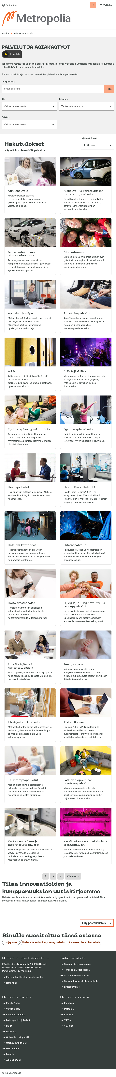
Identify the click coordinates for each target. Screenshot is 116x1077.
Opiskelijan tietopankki (18, 1037)
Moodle (10, 1054)
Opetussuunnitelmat (17, 1043)
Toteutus (63, 99)
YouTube (69, 1026)
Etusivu (5, 33)
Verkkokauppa (14, 1009)
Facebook (69, 1003)
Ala (3, 99)
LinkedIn (69, 1014)
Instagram (70, 1009)
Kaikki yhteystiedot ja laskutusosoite (24, 977)
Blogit (9, 1026)
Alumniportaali (14, 1060)
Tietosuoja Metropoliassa (77, 969)
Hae (109, 89)
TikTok (68, 1020)
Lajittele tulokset (89, 138)
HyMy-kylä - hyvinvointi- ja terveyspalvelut (43, 942)
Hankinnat (11, 983)
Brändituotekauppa (16, 1014)
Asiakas (6, 117)
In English (11, 5)
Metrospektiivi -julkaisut (18, 1020)
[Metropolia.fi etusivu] (36, 18)
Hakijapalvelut (11, 942)
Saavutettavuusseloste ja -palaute (81, 981)
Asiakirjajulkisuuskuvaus (76, 975)
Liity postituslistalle (94, 923)
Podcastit (11, 1031)
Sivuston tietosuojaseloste (77, 964)
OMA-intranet (13, 1048)
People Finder (13, 1003)
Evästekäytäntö (72, 986)
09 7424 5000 (24, 971)
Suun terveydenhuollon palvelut (84, 942)
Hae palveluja (8, 81)
